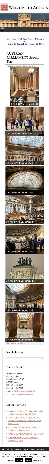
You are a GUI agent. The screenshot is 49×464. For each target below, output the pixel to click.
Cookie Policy (41, 450)
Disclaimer (30, 450)
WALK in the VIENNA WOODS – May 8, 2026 (25, 434)
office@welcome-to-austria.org (23, 391)
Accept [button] (19, 460)
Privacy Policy (7, 450)
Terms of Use (20, 450)
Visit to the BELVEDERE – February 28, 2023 (25, 44)
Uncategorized (20, 343)
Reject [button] (28, 460)
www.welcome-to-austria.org (22, 394)
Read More (37, 460)
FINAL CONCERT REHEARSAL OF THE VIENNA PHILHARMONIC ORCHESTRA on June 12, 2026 (24, 421)
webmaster (31, 66)
